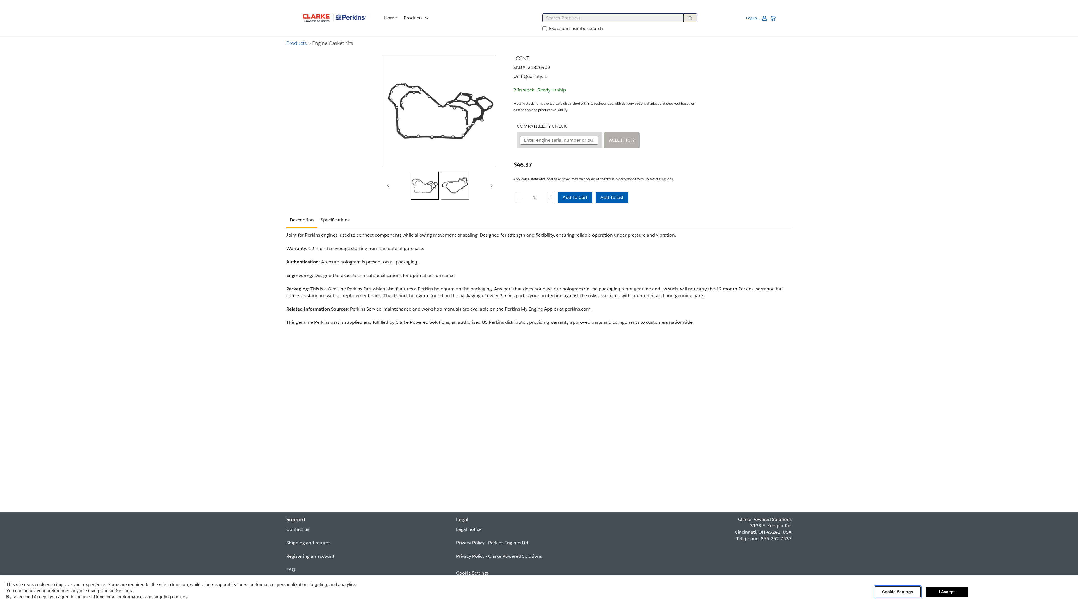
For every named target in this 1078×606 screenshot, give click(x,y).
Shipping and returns (308, 543)
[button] (756, 18)
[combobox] (611, 18)
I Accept (947, 591)
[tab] (425, 186)
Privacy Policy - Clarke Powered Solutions (499, 556)
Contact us (297, 529)
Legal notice (468, 529)
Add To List (611, 197)
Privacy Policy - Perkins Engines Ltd (492, 543)
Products (413, 18)
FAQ (290, 570)
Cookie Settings (897, 591)
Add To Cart (575, 197)
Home (390, 18)
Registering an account (310, 556)
